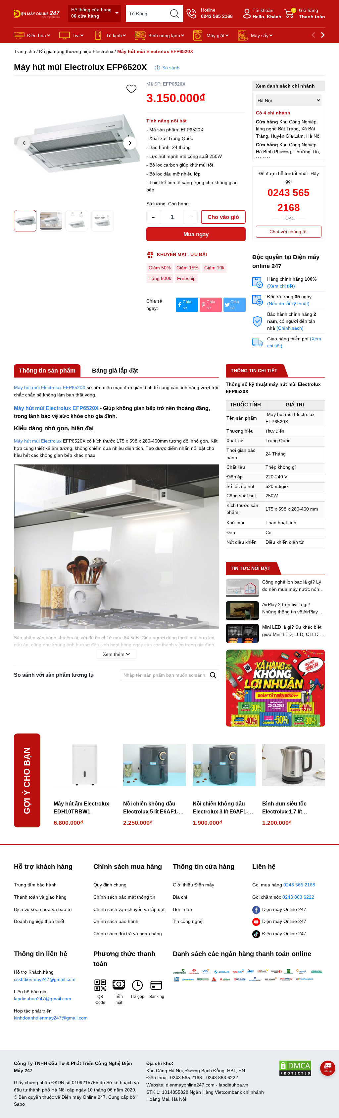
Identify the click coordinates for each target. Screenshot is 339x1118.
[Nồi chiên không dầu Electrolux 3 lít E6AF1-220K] (224, 765)
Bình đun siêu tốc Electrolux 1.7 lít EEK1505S (284, 808)
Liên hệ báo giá (42, 995)
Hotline (217, 13)
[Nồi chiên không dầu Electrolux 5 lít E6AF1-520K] (154, 765)
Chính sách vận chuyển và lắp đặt (129, 909)
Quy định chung (109, 884)
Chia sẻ (187, 305)
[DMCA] (302, 1068)
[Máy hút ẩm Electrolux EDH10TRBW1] (85, 765)
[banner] (275, 688)
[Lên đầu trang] (328, 1086)
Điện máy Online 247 (284, 909)
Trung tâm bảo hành (35, 884)
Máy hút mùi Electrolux (38, 441)
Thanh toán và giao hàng (40, 897)
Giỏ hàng (309, 13)
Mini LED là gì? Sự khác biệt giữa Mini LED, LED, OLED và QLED (293, 634)
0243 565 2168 (288, 200)
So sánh (170, 67)
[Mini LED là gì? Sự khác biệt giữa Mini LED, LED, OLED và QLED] (242, 633)
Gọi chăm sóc (283, 897)
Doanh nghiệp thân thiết (39, 921)
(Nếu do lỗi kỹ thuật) (288, 303)
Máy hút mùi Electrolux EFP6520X (49, 387)
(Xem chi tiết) (281, 286)
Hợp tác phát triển (50, 1014)
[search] (174, 13)
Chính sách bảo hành (115, 921)
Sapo (19, 1104)
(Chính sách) (290, 328)
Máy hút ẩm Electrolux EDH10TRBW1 (81, 807)
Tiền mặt (119, 999)
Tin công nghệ (188, 921)
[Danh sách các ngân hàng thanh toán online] (249, 975)
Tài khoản (267, 13)
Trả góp (137, 996)
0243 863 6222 (222, 1077)
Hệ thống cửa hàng (91, 13)
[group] (77, 144)
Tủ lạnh (114, 35)
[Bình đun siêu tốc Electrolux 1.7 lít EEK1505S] (293, 765)
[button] (129, 143)
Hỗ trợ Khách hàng (44, 975)
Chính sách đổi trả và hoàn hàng (127, 933)
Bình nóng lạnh (164, 35)
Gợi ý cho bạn (27, 780)
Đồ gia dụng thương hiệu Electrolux (76, 51)
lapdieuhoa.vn (233, 1084)
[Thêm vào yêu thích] (131, 89)
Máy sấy (259, 35)
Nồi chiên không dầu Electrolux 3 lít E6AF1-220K (220, 808)
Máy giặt (215, 35)
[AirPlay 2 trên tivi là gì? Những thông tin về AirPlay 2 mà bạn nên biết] (242, 610)
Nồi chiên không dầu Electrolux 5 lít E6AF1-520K (150, 808)
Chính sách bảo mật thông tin (124, 897)
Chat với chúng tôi (288, 231)
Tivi (76, 35)
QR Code (100, 999)
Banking (156, 996)
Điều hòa (36, 35)
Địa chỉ (180, 897)
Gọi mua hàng (283, 884)
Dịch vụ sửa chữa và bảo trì (43, 909)
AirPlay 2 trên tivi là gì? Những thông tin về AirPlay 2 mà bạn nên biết (292, 611)
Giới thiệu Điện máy (193, 884)
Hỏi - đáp (182, 909)
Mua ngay (196, 234)
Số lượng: (156, 203)
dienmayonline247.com (190, 1084)
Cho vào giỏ (223, 217)
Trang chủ (24, 51)
